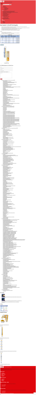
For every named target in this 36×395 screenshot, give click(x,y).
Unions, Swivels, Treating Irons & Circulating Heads (8, 11)
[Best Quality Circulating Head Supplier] (4, 323)
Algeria (4, 21)
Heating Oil (2, 308)
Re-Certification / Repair (5, 17)
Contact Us (1, 3)
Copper (1, 310)
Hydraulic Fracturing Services (6, 18)
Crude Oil (1, 306)
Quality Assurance (6, 8)
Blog (2, 19)
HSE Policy (5, 7)
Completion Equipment (5, 14)
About (2, 5)
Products (3, 10)
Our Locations (3, 20)
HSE (2, 374)
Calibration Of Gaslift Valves (6, 16)
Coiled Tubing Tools (5, 13)
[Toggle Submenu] (14, 80)
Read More (1, 365)
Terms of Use (3, 375)
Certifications (4, 6)
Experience (3, 380)
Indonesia (4, 22)
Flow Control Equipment (6, 15)
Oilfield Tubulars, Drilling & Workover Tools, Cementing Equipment (10, 12)
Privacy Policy (6, 9)
